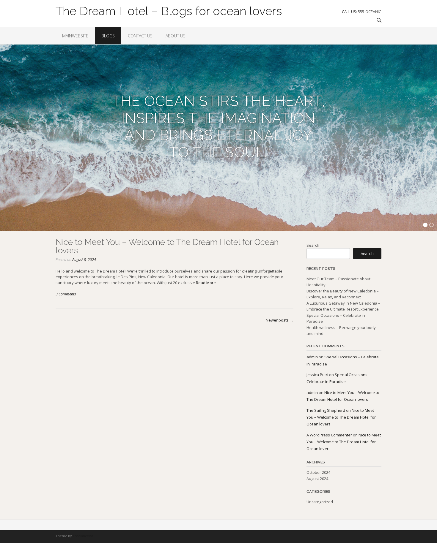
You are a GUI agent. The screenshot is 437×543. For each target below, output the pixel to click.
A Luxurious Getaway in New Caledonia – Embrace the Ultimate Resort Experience (343, 306)
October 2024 (318, 472)
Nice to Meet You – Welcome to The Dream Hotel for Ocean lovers (167, 246)
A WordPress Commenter (329, 435)
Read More (206, 282)
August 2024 (317, 478)
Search (312, 245)
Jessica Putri (317, 374)
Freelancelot (83, 535)
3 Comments (66, 294)
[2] (431, 226)
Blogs (108, 36)
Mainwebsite (75, 36)
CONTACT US (140, 36)
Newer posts (279, 320)
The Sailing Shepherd (325, 410)
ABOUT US (176, 36)
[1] (425, 226)
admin (312, 357)
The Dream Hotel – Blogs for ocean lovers (169, 10)
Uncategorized (319, 501)
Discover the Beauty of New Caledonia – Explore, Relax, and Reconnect (342, 294)
